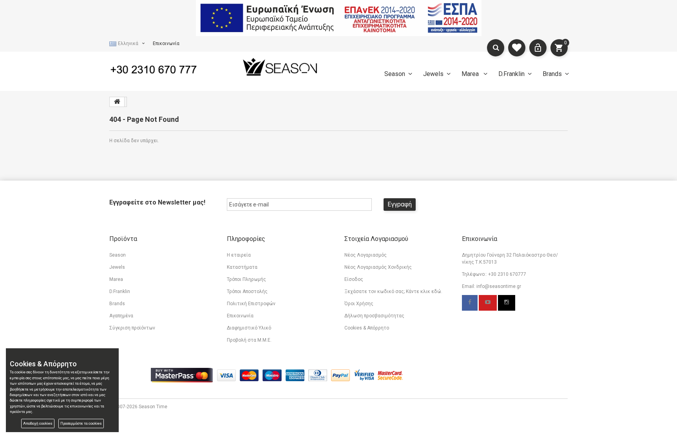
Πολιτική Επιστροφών (251, 303)
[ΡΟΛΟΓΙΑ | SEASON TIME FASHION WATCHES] (280, 66)
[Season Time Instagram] (506, 303)
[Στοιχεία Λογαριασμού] (538, 47)
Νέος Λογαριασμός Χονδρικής (378, 267)
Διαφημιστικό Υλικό (249, 328)
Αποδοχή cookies (37, 423)
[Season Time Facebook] (470, 303)
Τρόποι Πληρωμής (246, 279)
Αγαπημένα (121, 316)
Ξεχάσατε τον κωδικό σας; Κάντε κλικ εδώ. (393, 291)
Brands (552, 74)
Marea (471, 74)
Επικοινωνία (166, 43)
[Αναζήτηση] (495, 47)
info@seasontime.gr (498, 286)
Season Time (153, 406)
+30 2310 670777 (507, 274)
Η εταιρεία (239, 255)
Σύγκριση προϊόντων (132, 328)
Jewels (433, 74)
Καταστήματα (242, 267)
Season (394, 74)
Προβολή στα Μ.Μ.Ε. (249, 340)
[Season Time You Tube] (488, 303)
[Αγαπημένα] (516, 47)
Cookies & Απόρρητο (366, 328)
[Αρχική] (117, 102)
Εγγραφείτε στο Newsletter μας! (157, 202)
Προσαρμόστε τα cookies (81, 423)
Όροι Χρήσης (358, 303)
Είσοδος (353, 279)
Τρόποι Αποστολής (247, 291)
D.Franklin (511, 74)
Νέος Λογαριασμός (365, 255)
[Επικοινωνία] (162, 68)
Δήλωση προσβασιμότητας (374, 316)
